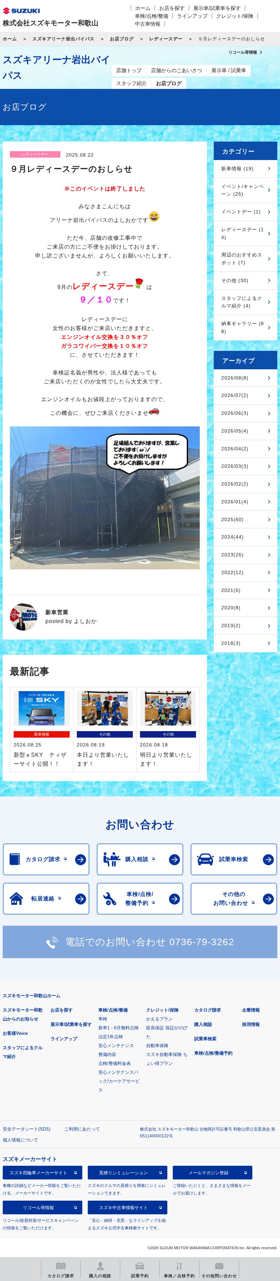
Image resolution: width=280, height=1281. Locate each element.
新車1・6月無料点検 (118, 1027)
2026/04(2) (235, 448)
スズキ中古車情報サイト (123, 1207)
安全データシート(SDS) (26, 1129)
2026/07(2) (235, 395)
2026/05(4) (235, 431)
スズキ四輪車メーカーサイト (38, 1172)
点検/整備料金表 (114, 1063)
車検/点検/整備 (151, 15)
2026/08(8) (235, 378)
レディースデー (166, 38)
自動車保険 (157, 1045)
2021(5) (231, 590)
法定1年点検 (110, 1036)
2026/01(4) (235, 501)
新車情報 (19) (237, 168)
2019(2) (231, 625)
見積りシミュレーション (123, 1172)
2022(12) (232, 572)
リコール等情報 (38, 1207)
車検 (102, 1018)
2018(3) (231, 643)
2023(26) (232, 554)
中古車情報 (147, 23)
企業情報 (251, 1010)
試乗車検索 (205, 1038)
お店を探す (172, 8)
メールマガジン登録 (208, 1172)
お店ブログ (122, 38)
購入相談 (203, 1024)
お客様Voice (15, 1033)
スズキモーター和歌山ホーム (31, 995)
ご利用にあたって (82, 1129)
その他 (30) (235, 280)
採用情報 (251, 1024)
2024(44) (232, 537)
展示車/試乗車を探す (217, 8)
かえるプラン (159, 1018)
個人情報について (20, 1140)
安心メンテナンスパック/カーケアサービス (119, 1081)
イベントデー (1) (241, 211)
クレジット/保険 (234, 15)
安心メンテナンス (116, 1045)
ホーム (143, 8)
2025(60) (232, 519)
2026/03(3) (235, 466)
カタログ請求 (207, 1010)
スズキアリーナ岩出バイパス (63, 38)
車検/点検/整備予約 (213, 1053)
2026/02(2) (235, 484)
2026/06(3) (235, 413)
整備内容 (107, 1054)
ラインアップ (192, 15)
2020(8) (231, 607)
